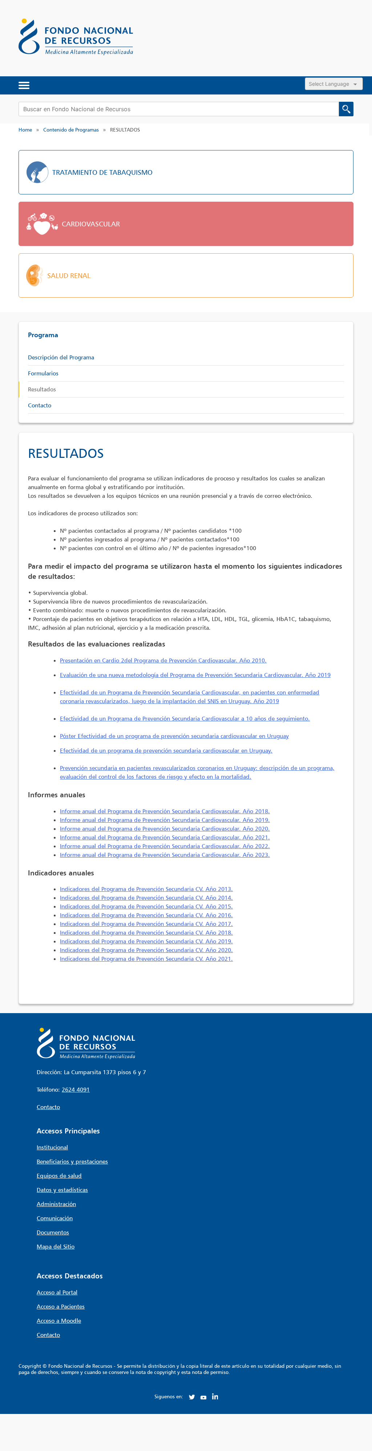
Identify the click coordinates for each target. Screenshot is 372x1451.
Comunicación (55, 1218)
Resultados (42, 389)
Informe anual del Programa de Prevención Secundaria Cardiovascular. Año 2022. (165, 846)
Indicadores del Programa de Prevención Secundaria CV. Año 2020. (146, 950)
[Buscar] (346, 109)
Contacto (39, 405)
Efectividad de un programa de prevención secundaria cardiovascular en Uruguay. (166, 750)
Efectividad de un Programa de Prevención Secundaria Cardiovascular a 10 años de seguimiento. (185, 718)
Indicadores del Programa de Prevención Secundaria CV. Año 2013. (146, 888)
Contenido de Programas (71, 129)
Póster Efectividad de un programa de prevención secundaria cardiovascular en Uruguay (174, 735)
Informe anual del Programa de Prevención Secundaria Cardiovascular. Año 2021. (165, 837)
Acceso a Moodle (59, 1320)
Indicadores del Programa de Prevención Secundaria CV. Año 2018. (146, 932)
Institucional (52, 1147)
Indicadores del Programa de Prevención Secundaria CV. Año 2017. (146, 923)
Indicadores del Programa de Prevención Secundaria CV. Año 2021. (146, 958)
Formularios (43, 373)
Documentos (53, 1232)
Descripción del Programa (61, 357)
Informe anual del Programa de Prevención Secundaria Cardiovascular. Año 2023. (165, 854)
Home (25, 129)
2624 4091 (76, 1089)
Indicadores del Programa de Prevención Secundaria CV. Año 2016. (146, 915)
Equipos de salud (59, 1175)
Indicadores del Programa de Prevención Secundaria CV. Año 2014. (146, 897)
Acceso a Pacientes (61, 1306)
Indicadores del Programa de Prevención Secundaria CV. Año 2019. (146, 941)
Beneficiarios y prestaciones (72, 1161)
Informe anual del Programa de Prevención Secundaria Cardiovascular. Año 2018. (165, 811)
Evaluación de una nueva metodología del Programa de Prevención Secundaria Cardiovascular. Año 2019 (195, 674)
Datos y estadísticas (62, 1189)
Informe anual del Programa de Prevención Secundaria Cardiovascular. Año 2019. (165, 819)
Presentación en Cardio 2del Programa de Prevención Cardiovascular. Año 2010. (163, 660)
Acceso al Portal (57, 1292)
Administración (56, 1204)
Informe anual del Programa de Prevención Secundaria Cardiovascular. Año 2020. (165, 828)
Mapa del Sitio (55, 1246)
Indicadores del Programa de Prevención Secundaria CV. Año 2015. (146, 906)
